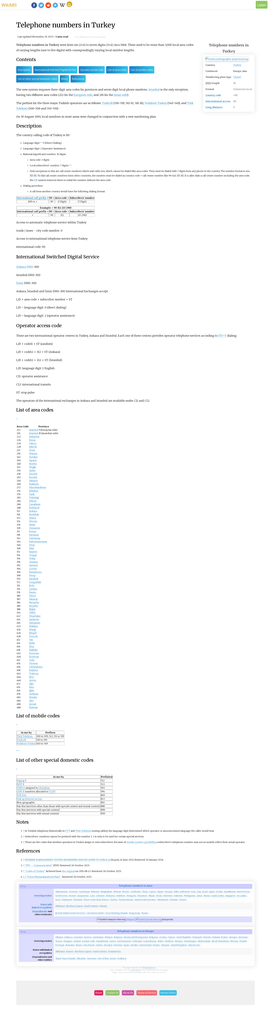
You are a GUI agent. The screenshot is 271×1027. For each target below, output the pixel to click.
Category (130, 919)
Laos (92, 895)
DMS (30, 267)
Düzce (32, 595)
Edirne (33, 501)
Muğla (32, 467)
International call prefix (31, 197)
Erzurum (34, 653)
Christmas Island (95, 913)
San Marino (89, 945)
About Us (128, 992)
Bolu (31, 585)
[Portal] (148, 919)
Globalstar (44, 787)
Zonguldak (35, 582)
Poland (243, 941)
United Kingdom (179, 945)
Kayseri (33, 551)
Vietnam (174, 899)
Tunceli (33, 636)
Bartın (32, 592)
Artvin (32, 680)
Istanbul (154, 89)
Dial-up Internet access (29, 798)
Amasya (33, 561)
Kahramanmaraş (38, 541)
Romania (69, 945)
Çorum (33, 568)
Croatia (163, 937)
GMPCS (21, 787)
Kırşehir (33, 605)
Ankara (21, 267)
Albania (59, 937)
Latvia (113, 941)
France (224, 937)
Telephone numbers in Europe (135, 931)
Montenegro (190, 941)
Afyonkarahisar (37, 487)
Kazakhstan (230, 891)
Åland (58, 958)
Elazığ (32, 629)
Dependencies (39, 911)
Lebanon (100, 895)
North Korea (243, 891)
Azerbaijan (84, 891)
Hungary (68, 941)
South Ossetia (91, 906)
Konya (32, 531)
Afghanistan (61, 891)
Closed (237, 77)
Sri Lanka (241, 895)
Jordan (219, 891)
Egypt (160, 891)
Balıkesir (34, 484)
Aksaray (33, 599)
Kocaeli (33, 477)
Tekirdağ (34, 497)
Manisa (33, 453)
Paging (20, 780)
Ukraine (165, 945)
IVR (36, 180)
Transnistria (114, 951)
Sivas (32, 545)
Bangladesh (106, 891)
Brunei (125, 891)
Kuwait (72, 895)
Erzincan (34, 656)
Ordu (32, 660)
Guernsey (91, 958)
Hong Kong (134, 913)
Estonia (207, 937)
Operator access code (91, 69)
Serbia (99, 945)
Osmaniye (34, 528)
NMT (19, 784)
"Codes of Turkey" (35, 871)
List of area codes (117, 69)
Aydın (32, 470)
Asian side (120, 95)
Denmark (197, 937)
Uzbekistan (162, 899)
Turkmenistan (126, 899)
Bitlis (32, 643)
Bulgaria (153, 937)
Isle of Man (103, 958)
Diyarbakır (35, 616)
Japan (212, 891)
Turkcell (107, 103)
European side (83, 95)
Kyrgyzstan (83, 895)
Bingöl (33, 633)
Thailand (77, 899)
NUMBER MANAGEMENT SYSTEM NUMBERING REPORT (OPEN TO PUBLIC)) (67, 859)
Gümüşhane (36, 666)
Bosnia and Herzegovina (136, 937)
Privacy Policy (168, 992)
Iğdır (31, 690)
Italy (92, 941)
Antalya (33, 457)
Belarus (108, 937)
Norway (234, 941)
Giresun (33, 663)
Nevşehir (34, 602)
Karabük (33, 578)
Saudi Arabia (218, 895)
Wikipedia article (149, 967)
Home (98, 992)
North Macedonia (220, 941)
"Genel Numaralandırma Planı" (44, 876)
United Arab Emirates (145, 899)
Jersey (113, 958)
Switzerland (145, 945)
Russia (207, 895)
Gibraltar (81, 958)
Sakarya (33, 480)
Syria (57, 899)
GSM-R (21, 791)
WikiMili (9, 4)
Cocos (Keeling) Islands (116, 913)
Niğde (32, 609)
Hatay (32, 524)
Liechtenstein (124, 941)
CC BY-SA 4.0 (135, 970)
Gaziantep (34, 538)
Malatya (33, 626)
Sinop (32, 575)
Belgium (118, 937)
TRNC (32, 612)
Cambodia (135, 891)
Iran (193, 891)
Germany (243, 937)
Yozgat (33, 555)
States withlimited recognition (42, 906)
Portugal (59, 945)
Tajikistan (67, 899)
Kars (31, 687)
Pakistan (178, 895)
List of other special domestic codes (37, 78)
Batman (33, 707)
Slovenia (118, 945)
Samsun (33, 565)
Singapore (230, 895)
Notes (64, 78)
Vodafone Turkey (156, 103)
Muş (31, 646)
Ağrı (31, 683)
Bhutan (117, 891)
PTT (67, 830)
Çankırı (33, 589)
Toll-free (21, 795)
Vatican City (194, 945)
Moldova (169, 941)
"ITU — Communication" (39, 865)
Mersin (33, 521)
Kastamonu (35, 572)
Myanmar (142, 895)
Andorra (68, 937)
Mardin (33, 697)
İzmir (19, 283)
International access (218, 101)
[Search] (69, 4)
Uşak (32, 494)
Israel (205, 891)
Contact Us (112, 992)
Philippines (189, 895)
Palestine (167, 895)
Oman (159, 895)
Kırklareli (34, 507)
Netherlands (204, 941)
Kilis (31, 548)
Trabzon (34, 673)
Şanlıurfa (34, 619)
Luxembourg (149, 941)
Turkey (237, 65)
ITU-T (222, 335)
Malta (160, 941)
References (78, 78)
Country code (213, 95)
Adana (32, 517)
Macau (144, 913)
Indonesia (185, 891)
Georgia (168, 891)
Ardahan (33, 693)
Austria (87, 937)
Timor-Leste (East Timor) (96, 899)
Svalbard (121, 958)
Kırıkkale (34, 514)
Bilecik (33, 446)
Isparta (33, 460)
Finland (216, 937)
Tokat (32, 558)
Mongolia (131, 895)
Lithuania (137, 941)
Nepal (151, 895)
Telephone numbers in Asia (135, 885)
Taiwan (103, 906)
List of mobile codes (142, 69)
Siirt (31, 700)
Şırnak (32, 704)
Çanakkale (35, 504)
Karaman (34, 534)
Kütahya (33, 490)
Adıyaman (34, 622)
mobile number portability (141, 842)
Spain (126, 945)
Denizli (33, 473)
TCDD (52, 791)
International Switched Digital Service (55, 69)
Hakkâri (33, 649)
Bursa (32, 440)
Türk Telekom (25, 736)
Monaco (179, 941)
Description (24, 69)
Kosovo (69, 951)
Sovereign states (43, 895)
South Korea (61, 895)
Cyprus (152, 891)
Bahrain (95, 891)
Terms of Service (146, 992)
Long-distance (214, 107)
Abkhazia (60, 906)
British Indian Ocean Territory (70, 913)
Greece (58, 941)
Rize (31, 677)
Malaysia (110, 895)
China (145, 891)
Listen (261, 4)
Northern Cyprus (74, 906)
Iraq (199, 891)
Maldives (120, 895)
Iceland (77, 941)
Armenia (73, 891)
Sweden (134, 945)
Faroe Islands (68, 958)
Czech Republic (183, 937)
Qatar (199, 895)
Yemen (182, 899)
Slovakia (108, 945)
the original (68, 871)
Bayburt (33, 670)
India (176, 891)
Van (31, 639)
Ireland (85, 941)
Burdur (33, 463)
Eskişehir (34, 436)
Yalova (32, 443)
